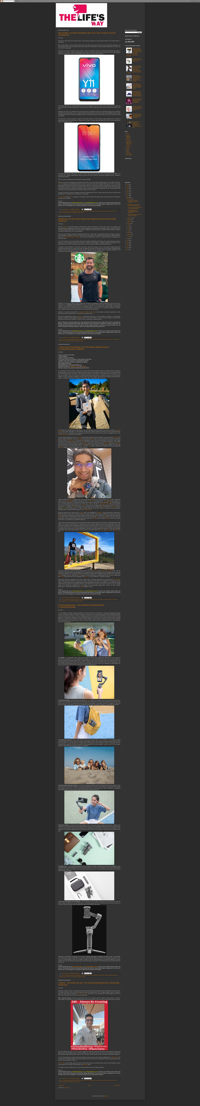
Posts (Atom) (66, 1087)
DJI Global (84, 975)
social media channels (63, 434)
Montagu (72, 499)
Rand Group (111, 339)
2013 (127, 247)
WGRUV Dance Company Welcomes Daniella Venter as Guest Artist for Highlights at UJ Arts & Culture (137, 78)
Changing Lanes (89, 339)
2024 (127, 188)
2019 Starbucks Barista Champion (71, 236)
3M (105, 515)
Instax (80, 438)
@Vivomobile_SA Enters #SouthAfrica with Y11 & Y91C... (133, 201)
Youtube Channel (88, 509)
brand (109, 499)
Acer (100, 503)
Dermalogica (69, 501)
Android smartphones (81, 211)
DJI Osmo (88, 700)
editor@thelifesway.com (91, 202)
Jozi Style (105, 599)
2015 (127, 244)
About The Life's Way (128, 140)
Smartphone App (62, 976)
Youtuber (78, 1081)
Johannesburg (103, 211)
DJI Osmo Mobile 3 (94, 975)
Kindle (82, 586)
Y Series (82, 212)
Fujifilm (69, 440)
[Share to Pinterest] (91, 209)
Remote (107, 518)
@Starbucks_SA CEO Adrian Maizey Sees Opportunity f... (133, 205)
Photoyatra (108, 211)
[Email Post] (82, 209)
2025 (127, 186)
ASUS (80, 599)
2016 (127, 242)
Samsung (79, 437)
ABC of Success (80, 1080)
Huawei (105, 501)
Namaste (115, 1080)
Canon (62, 576)
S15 (89, 446)
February (130, 234)
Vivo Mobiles (74, 212)
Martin (74, 506)
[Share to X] (88, 209)
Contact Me (128, 146)
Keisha (64, 508)
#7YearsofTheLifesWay (66, 211)
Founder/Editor (91, 211)
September (130, 221)
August (129, 223)
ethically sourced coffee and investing (86, 312)
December (130, 199)
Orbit (93, 438)
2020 (127, 195)
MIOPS (95, 518)
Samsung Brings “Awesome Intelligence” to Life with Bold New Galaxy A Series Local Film (137, 124)
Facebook (84, 366)
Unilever (84, 505)
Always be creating (87, 1080)
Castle (102, 529)
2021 (127, 193)
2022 (127, 191)
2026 (127, 184)
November (130, 218)
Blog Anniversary (94, 1080)
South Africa (113, 211)
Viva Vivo (69, 212)
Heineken (117, 529)
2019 (127, 197)
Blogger (87, 211)
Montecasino (107, 443)
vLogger (78, 212)
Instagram (72, 366)
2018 (127, 238)
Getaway (81, 512)
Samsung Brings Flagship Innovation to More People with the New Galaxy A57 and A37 (137, 86)
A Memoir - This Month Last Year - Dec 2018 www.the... (134, 215)
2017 (127, 240)
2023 (127, 190)
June (129, 227)
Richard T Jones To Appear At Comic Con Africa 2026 (137, 60)
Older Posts (117, 1085)
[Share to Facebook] (89, 209)
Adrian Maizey (79, 339)
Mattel (103, 506)
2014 (127, 245)
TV (88, 503)
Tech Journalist (66, 340)
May (129, 228)
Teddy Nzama (72, 340)
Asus (82, 446)
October (129, 219)
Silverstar (95, 570)
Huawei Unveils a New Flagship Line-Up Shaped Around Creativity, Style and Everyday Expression (137, 93)
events (103, 570)
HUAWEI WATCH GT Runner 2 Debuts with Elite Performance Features (137, 108)
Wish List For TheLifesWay (129, 154)
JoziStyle (85, 443)
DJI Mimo (88, 975)
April (129, 230)
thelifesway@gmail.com (78, 202)
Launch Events (127, 149)
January (129, 236)
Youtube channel (114, 1057)
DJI (98, 516)
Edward (118, 443)
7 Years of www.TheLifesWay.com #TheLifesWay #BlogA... (134, 208)
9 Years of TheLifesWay (66, 599)
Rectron (61, 447)
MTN (82, 441)
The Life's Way (61, 196)
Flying (108, 529)
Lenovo (60, 575)
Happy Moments (128, 151)
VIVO (60, 183)
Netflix (110, 502)
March (129, 232)
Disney (86, 599)
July (128, 225)
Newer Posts (61, 1085)
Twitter (77, 366)
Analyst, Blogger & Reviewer (128, 136)
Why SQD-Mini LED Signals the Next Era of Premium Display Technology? (137, 116)
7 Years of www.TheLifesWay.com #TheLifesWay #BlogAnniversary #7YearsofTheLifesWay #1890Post (83, 348)
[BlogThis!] (86, 209)
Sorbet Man (91, 501)
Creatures (113, 506)
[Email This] (85, 209)
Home (89, 1085)
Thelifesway (65, 212)
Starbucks (64, 226)
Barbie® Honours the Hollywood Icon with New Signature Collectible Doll (137, 100)
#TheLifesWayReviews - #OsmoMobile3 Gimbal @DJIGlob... (132, 211)
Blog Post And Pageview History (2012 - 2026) (129, 143)
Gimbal (105, 975)
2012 (127, 249)
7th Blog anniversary (82, 993)
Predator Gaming (106, 503)
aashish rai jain (74, 211)
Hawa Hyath (97, 211)
